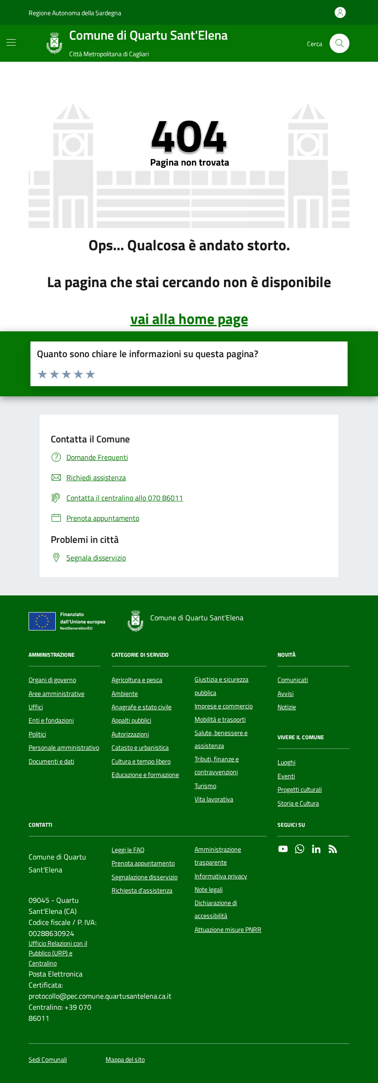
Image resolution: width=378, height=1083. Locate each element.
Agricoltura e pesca (137, 680)
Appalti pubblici (131, 720)
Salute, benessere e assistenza (221, 739)
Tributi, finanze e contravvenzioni (217, 765)
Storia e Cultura (298, 803)
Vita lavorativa (214, 799)
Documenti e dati (51, 761)
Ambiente (125, 694)
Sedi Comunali (48, 1060)
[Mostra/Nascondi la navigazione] (11, 42)
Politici (37, 734)
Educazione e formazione (145, 775)
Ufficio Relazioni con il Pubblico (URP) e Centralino (58, 953)
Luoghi (286, 762)
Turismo (205, 786)
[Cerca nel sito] (339, 43)
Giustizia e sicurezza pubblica (221, 685)
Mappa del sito (125, 1060)
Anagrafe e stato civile (141, 707)
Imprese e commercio (224, 706)
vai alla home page (189, 318)
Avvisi (286, 694)
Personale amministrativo (64, 747)
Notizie (287, 707)
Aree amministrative (56, 694)
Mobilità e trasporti (220, 719)
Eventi (286, 776)
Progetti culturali (300, 789)
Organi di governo (52, 680)
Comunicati (293, 680)
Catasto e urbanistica (140, 747)
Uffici (36, 707)
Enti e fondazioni (51, 720)
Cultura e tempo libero (141, 761)
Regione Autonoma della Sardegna (75, 13)
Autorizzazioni (130, 734)
